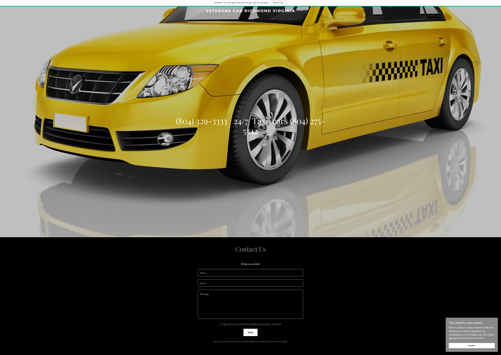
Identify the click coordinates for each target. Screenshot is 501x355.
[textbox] (250, 272)
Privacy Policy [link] (260, 341)
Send (250, 332)
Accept (471, 345)
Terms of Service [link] (275, 341)
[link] (250, 11)
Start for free (278, 3)
